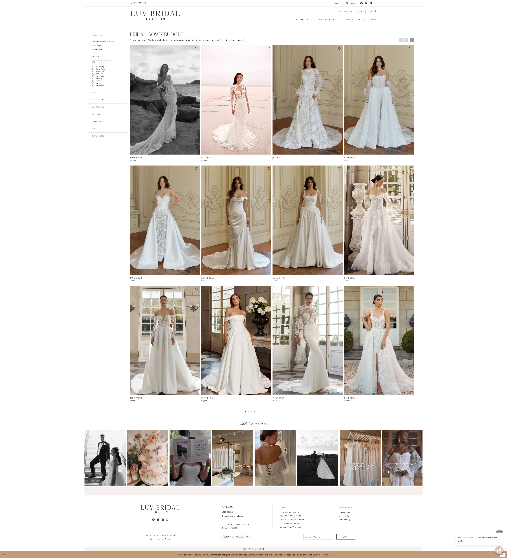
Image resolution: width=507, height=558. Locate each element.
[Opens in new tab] (105, 458)
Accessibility (344, 516)
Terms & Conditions (347, 512)
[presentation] (165, 100)
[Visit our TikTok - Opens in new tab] (375, 3)
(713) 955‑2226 (228, 512)
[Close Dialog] (4, 554)
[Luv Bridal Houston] (155, 15)
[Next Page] (265, 412)
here (326, 554)
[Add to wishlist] (197, 48)
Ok (502, 554)
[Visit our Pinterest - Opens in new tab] (370, 3)
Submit (346, 536)
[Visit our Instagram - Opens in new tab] (366, 3)
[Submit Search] (348, 3)
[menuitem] (138, 3)
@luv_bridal (261, 423)
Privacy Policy (344, 519)
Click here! (166, 539)
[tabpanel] (105, 458)
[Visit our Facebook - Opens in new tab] (361, 3)
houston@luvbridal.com (232, 516)
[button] (336, 3)
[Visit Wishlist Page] (370, 11)
